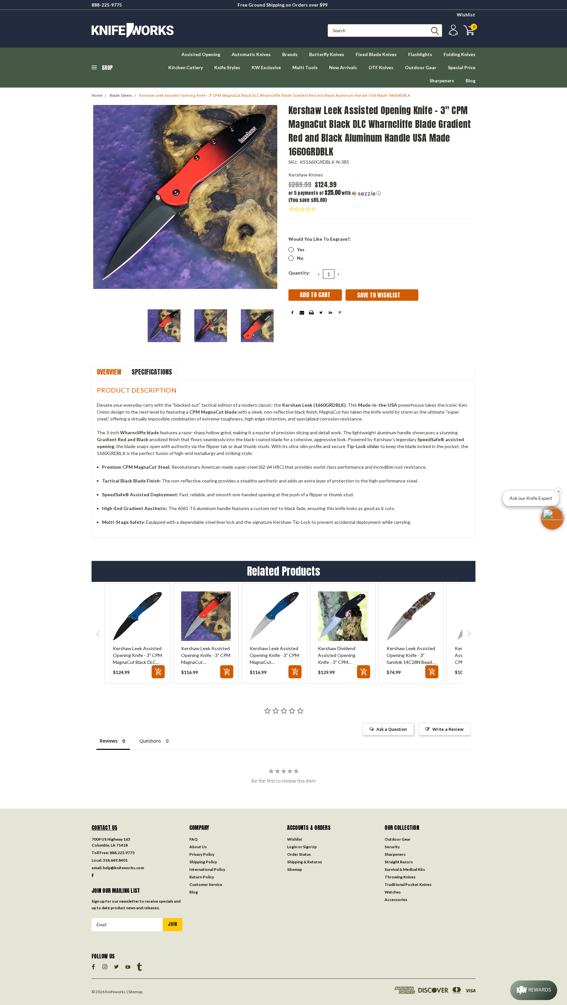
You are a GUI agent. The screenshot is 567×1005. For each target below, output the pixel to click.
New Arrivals (343, 67)
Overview (109, 372)
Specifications (152, 372)
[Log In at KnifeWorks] (452, 30)
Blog (470, 80)
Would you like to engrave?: (319, 239)
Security (392, 846)
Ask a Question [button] (391, 729)
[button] (334, 193)
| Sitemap (134, 991)
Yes (300, 249)
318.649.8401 (115, 860)
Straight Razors (399, 861)
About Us (198, 846)
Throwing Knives (400, 876)
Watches (393, 892)
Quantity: (299, 273)
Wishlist (466, 14)
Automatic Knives (251, 54)
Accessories (396, 899)
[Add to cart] (158, 671)
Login (292, 846)
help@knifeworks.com (123, 867)
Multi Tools (305, 67)
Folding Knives (459, 54)
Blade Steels (121, 95)
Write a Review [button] (448, 729)
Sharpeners (442, 80)
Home (97, 95)
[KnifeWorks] (188, 30)
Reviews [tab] (108, 741)
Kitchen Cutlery (185, 67)
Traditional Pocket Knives (408, 884)
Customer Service (205, 884)
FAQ (193, 839)
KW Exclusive (266, 67)
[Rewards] (533, 990)
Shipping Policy (203, 861)
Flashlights (420, 54)
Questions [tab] (150, 741)
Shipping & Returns (304, 861)
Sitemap (294, 869)
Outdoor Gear (420, 67)
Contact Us (104, 827)
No (300, 258)
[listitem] (137, 633)
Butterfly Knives (326, 54)
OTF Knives (380, 67)
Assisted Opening (200, 54)
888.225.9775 (122, 852)
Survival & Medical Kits (405, 869)
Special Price (461, 67)
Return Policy (201, 876)
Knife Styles (227, 67)
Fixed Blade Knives (376, 54)
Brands (290, 54)
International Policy (207, 869)
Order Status (299, 854)
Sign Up (310, 846)
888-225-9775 (107, 5)
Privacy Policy (201, 854)
